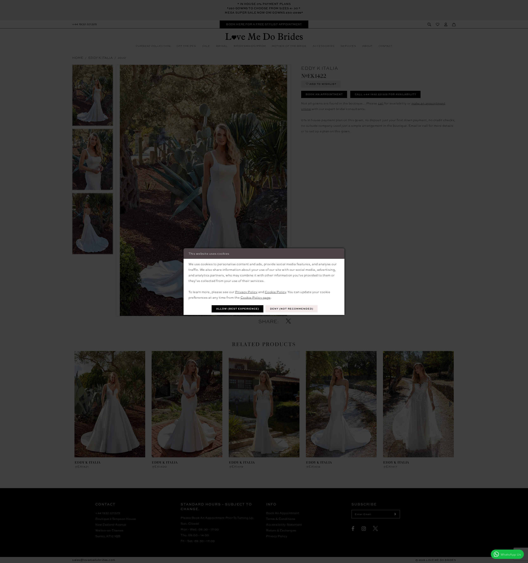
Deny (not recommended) (291, 308)
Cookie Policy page (255, 297)
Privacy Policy (246, 292)
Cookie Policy (275, 292)
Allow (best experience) (237, 308)
